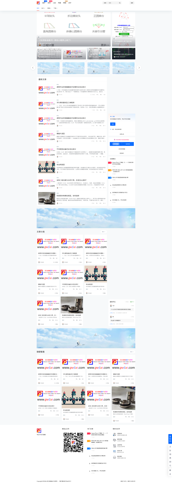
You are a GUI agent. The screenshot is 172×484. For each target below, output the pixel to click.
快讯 (49, 2)
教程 (48, 8)
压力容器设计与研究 (52, 481)
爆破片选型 (61, 133)
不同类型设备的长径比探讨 (66, 149)
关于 (69, 3)
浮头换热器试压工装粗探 (65, 102)
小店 (54, 3)
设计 (42, 8)
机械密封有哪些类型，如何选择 (68, 195)
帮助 (64, 2)
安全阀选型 (61, 164)
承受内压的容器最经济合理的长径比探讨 (71, 118)
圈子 (43, 2)
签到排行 (122, 153)
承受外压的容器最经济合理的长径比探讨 (71, 87)
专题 (59, 3)
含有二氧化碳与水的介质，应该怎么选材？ (72, 180)
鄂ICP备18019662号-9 (65, 481)
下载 (55, 8)
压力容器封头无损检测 (121, 312)
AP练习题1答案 (119, 323)
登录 (132, 2)
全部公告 (122, 134)
